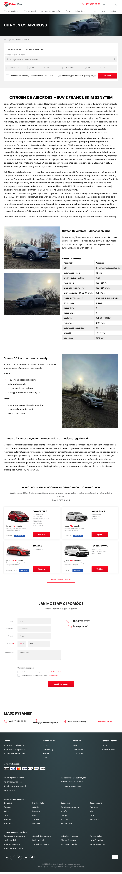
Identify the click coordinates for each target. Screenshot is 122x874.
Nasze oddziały (108, 749)
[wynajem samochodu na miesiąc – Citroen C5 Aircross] (90, 391)
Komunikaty (78, 753)
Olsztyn (64, 815)
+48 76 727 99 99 (92, 4)
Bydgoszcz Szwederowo (14, 836)
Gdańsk (7, 807)
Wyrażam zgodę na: (25, 668)
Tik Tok (32, 858)
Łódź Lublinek (38, 840)
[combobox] (22, 643)
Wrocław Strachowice (13, 848)
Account (116, 4)
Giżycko (35, 807)
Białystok (8, 803)
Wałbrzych (94, 819)
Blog (94, 11)
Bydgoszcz (65, 803)
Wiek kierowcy (37, 76)
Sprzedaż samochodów (50, 11)
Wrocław (36, 823)
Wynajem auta (10, 11)
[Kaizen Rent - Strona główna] (13, 4)
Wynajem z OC (30, 11)
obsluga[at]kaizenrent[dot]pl (45, 722)
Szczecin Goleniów (40, 844)
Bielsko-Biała (38, 803)
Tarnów (64, 819)
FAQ (103, 11)
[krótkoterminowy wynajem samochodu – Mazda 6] (32, 294)
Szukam (107, 75)
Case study (48, 749)
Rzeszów (7, 819)
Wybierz (41, 534)
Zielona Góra (66, 823)
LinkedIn (6, 857)
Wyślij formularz (61, 684)
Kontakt (113, 11)
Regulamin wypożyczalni (15, 786)
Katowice (94, 807)
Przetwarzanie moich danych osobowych (36, 672)
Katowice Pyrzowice (69, 836)
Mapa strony (9, 790)
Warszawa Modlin (97, 844)
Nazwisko (9, 628)
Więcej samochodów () (61, 580)
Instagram (19, 857)
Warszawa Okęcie (69, 844)
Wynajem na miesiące (35, 49)
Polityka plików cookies (14, 777)
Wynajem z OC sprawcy (14, 749)
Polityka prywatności (13, 782)
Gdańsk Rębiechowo (41, 836)
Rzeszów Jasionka (12, 844)
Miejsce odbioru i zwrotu (15, 55)
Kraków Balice (96, 836)
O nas (45, 745)
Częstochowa (96, 803)
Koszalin (36, 811)
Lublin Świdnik (10, 840)
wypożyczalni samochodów (78, 444)
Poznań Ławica (96, 840)
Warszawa (8, 823)
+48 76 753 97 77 (80, 621)
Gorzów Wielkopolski (70, 807)
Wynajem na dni (14, 49)
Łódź (34, 815)
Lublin (6, 815)
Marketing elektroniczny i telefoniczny (35, 675)
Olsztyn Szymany (68, 840)
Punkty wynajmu (105, 721)
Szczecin (36, 819)
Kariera (46, 753)
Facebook (12, 857)
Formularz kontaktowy (76, 721)
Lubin (92, 811)
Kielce (6, 811)
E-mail (10, 636)
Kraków (64, 811)
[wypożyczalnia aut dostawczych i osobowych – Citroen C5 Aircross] (32, 247)
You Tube (25, 858)
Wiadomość (10, 652)
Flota (68, 11)
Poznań (93, 815)
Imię (11, 621)
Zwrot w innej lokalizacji (19, 76)
